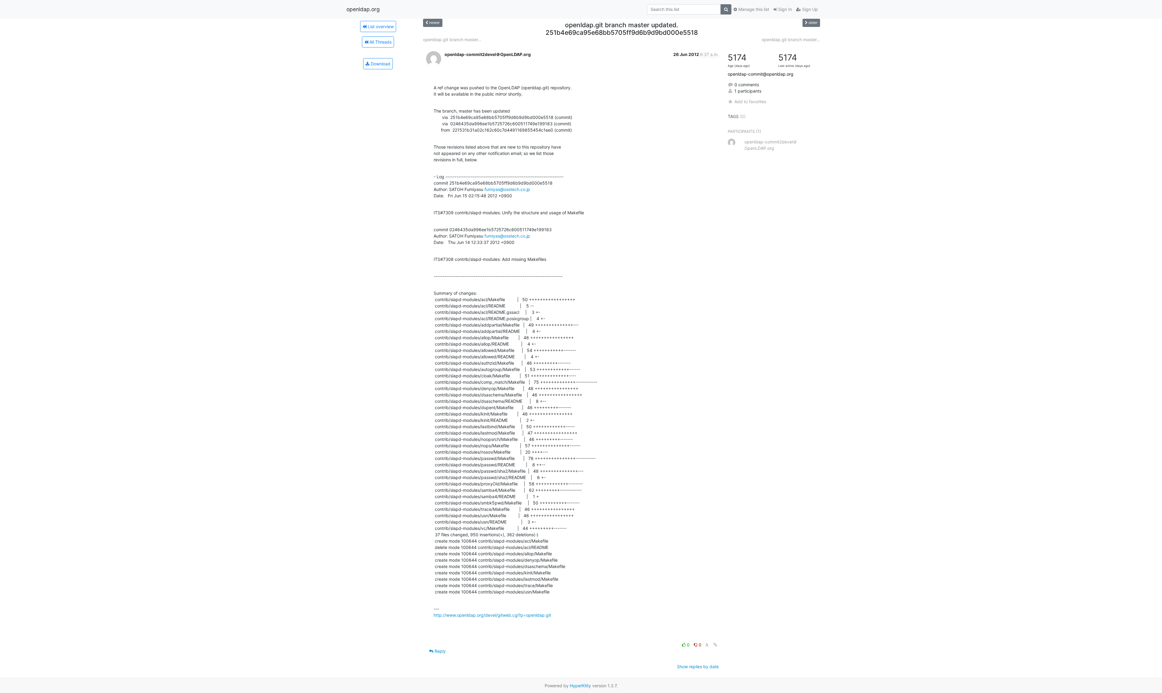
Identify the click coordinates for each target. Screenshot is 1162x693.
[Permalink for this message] (715, 645)
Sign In (784, 9)
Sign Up (809, 9)
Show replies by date (698, 666)
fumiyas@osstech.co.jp (507, 189)
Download (379, 63)
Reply (439, 651)
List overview (380, 26)
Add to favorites (750, 101)
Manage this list (753, 9)
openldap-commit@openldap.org (760, 74)
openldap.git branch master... (452, 39)
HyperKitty (580, 685)
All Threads (380, 41)
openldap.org (363, 9)
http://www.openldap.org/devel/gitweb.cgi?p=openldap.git (492, 615)
